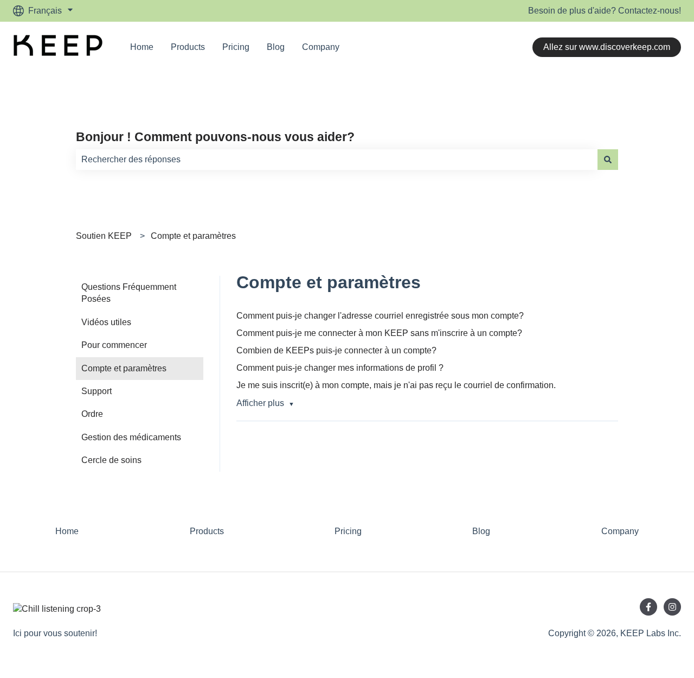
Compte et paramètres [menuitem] (123, 368)
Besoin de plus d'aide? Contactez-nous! (604, 10)
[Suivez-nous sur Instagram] (672, 607)
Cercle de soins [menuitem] (111, 460)
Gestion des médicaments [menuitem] (131, 437)
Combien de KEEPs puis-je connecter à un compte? (336, 350)
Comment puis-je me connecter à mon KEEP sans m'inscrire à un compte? (379, 333)
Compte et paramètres (193, 235)
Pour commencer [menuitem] (114, 345)
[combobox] (336, 159)
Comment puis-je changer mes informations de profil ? (340, 367)
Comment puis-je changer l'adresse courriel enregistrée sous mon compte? (380, 315)
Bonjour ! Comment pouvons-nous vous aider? (215, 137)
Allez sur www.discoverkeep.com (606, 47)
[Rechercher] (607, 159)
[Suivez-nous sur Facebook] (648, 607)
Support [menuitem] (96, 391)
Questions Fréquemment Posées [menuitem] (128, 292)
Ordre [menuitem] (92, 414)
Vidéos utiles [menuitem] (106, 322)
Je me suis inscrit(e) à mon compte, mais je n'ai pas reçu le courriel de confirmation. (396, 385)
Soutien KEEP (104, 235)
